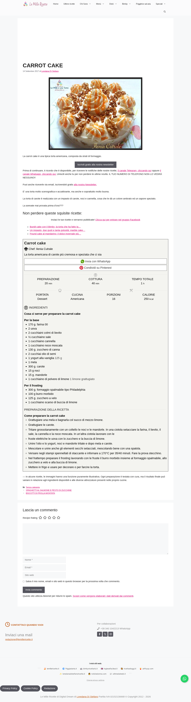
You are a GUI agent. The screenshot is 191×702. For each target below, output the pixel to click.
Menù (98, 4)
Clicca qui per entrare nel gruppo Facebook (117, 219)
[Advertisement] (95, 43)
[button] (164, 12)
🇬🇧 (109, 668)
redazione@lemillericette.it (19, 639)
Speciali (159, 4)
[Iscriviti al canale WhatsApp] (184, 679)
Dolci (111, 4)
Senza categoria (33, 487)
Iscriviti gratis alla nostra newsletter (95, 164)
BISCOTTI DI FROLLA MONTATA (40, 493)
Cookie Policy (31, 688)
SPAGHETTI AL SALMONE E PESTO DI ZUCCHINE (49, 490)
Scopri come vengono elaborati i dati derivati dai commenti (103, 596)
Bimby (125, 4)
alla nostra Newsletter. (85, 184)
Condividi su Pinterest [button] (97, 267)
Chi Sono (84, 4)
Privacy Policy (10, 688)
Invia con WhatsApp (97, 261)
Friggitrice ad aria (143, 4)
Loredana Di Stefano (87, 696)
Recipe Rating (30, 518)
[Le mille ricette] (36, 4)
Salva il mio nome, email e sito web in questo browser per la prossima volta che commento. (73, 581)
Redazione (49, 688)
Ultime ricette (69, 4)
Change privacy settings (95, 680)
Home (55, 4)
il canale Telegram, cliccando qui (134, 170)
